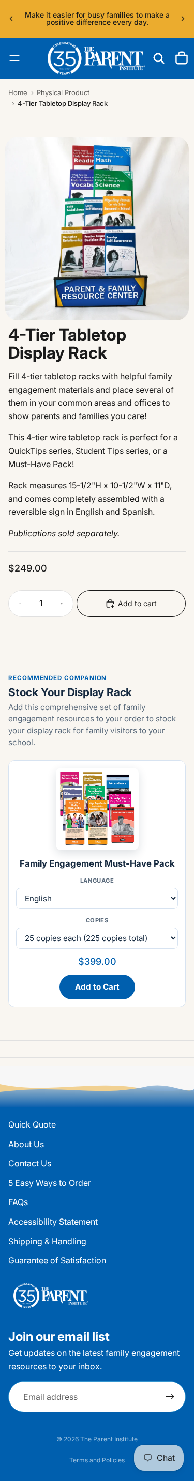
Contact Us (29, 1163)
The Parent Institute (109, 1439)
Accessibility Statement (53, 1221)
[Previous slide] (11, 18)
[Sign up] (170, 1397)
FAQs (18, 1202)
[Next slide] (182, 18)
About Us (26, 1144)
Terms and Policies (97, 1460)
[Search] (158, 58)
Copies (97, 920)
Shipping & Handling (47, 1241)
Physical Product (63, 92)
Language (97, 880)
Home (17, 92)
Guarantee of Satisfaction (57, 1260)
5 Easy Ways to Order (49, 1183)
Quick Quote (32, 1124)
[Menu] (14, 58)
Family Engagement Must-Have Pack (97, 863)
